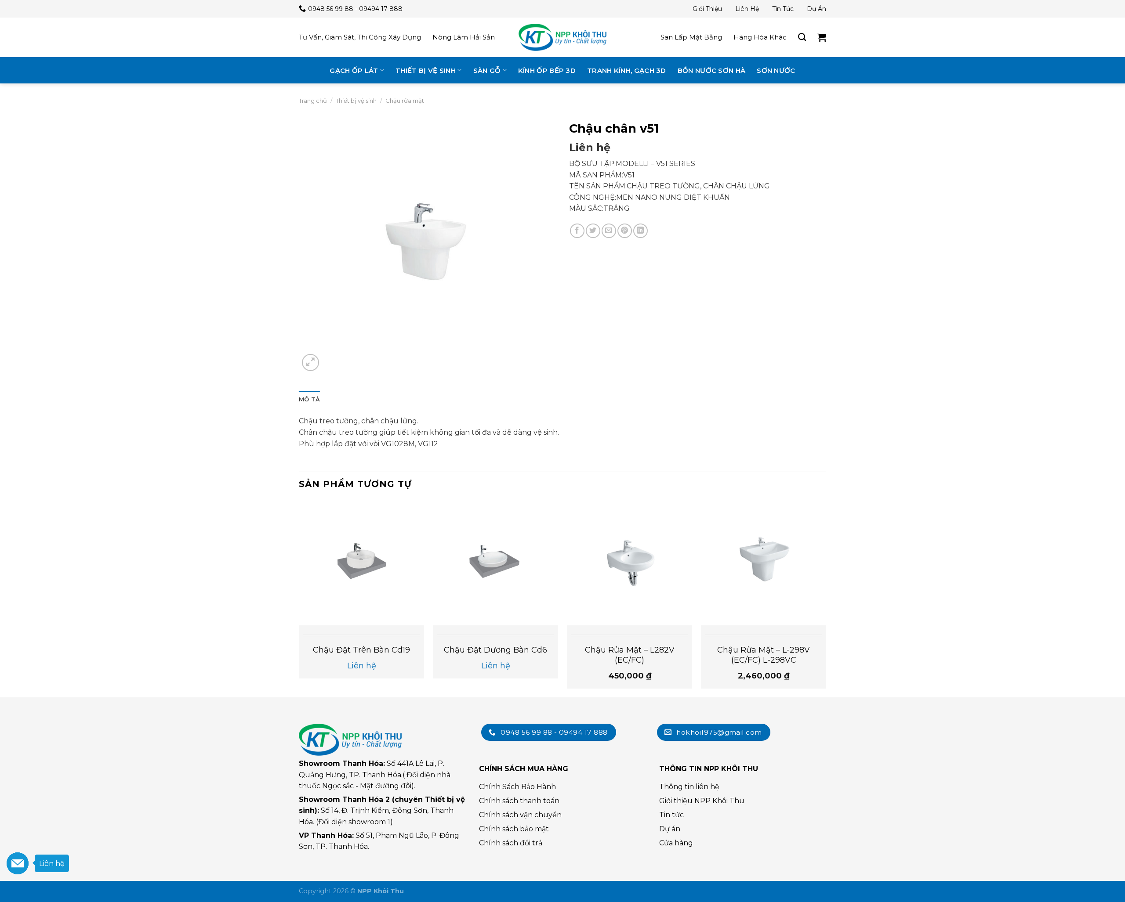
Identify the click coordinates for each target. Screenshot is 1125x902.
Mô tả (309, 399)
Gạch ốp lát (354, 70)
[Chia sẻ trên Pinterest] (624, 231)
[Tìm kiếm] (802, 37)
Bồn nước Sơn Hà (712, 70)
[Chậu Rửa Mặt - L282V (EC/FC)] (629, 562)
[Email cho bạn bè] (609, 231)
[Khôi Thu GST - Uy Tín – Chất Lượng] (562, 37)
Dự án (816, 9)
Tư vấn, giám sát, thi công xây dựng (360, 37)
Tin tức (783, 9)
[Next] (825, 597)
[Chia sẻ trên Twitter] (593, 231)
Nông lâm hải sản (463, 37)
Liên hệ (747, 9)
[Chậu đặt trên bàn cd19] (361, 562)
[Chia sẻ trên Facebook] (577, 231)
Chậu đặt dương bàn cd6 (495, 650)
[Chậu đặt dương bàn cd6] (495, 562)
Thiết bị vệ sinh (426, 70)
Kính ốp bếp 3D (547, 70)
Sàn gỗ (487, 70)
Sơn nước (776, 70)
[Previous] (299, 597)
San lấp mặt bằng (691, 37)
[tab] (309, 399)
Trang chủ (313, 100)
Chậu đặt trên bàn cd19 (361, 650)
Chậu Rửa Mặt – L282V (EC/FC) (630, 655)
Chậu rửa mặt (404, 100)
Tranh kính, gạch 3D (626, 70)
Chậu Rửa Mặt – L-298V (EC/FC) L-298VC (763, 655)
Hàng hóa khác (760, 37)
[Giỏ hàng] (821, 37)
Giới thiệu (707, 9)
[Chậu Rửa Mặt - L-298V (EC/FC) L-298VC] (763, 562)
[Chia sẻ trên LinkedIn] (640, 231)
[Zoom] (310, 362)
